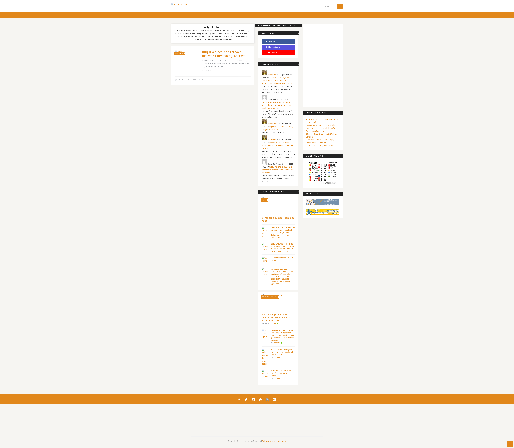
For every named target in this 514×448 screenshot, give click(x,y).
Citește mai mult (208, 71)
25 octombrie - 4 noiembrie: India (320, 125)
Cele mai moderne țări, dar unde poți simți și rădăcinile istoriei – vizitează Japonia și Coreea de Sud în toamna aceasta (283, 335)
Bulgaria (179, 53)
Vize (264, 200)
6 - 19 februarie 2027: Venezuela (319, 146)
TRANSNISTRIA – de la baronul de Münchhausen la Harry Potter (283, 373)
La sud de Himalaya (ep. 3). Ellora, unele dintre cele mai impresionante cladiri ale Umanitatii (278, 81)
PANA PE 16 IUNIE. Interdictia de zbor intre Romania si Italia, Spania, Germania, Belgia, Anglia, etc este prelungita (283, 233)
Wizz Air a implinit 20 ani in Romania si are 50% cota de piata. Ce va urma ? (277, 145)
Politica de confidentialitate (274, 441)
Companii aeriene (269, 297)
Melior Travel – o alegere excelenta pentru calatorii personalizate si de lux (282, 352)
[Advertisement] (212, 107)
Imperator (272, 75)
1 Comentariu (205, 80)
